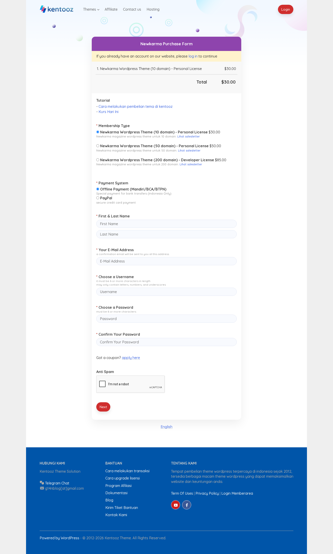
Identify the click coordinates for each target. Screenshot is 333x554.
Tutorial (103, 100)
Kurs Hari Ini (108, 111)
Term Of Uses (182, 493)
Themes (89, 9)
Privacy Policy (207, 493)
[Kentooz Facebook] (186, 504)
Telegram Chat (57, 483)
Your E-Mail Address (115, 250)
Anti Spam (105, 371)
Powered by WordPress (60, 538)
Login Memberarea (237, 493)
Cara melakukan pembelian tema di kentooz (136, 106)
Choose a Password (114, 307)
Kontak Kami (116, 515)
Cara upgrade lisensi (122, 478)
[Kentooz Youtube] (175, 504)
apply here (131, 357)
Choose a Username (115, 277)
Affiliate (111, 9)
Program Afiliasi (118, 485)
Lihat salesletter (188, 136)
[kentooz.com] (57, 9)
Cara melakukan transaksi (127, 471)
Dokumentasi (116, 493)
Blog (109, 500)
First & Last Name (113, 216)
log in (193, 56)
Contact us (132, 9)
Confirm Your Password (118, 334)
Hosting (153, 9)
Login (285, 9)
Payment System (112, 183)
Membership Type (113, 125)
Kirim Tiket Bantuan (121, 507)
